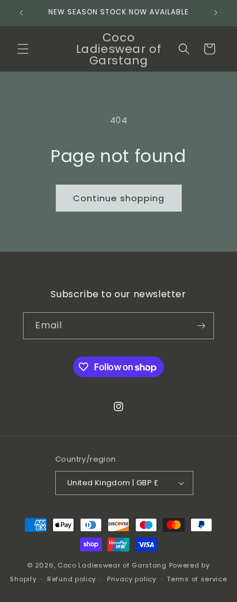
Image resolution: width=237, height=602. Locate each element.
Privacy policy (131, 579)
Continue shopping (119, 198)
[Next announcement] (215, 12)
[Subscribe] (200, 325)
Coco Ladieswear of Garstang (112, 565)
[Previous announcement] (21, 12)
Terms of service (197, 579)
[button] (23, 49)
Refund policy (71, 579)
